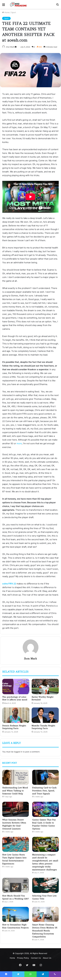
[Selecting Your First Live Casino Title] (45, 885)
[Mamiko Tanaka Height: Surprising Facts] (45, 715)
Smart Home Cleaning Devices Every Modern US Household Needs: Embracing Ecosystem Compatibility (44, 930)
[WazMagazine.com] (18, 4)
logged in (18, 752)
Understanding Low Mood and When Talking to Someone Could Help (15, 790)
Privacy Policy (23, 958)
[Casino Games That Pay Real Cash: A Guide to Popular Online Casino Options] (45, 809)
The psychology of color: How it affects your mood (15, 698)
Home (7, 12)
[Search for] (57, 5)
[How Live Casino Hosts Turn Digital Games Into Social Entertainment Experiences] (15, 844)
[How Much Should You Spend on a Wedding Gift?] (15, 885)
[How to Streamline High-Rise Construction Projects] (15, 914)
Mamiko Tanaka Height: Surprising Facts (43, 727)
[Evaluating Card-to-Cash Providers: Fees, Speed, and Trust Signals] (45, 777)
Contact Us (36, 958)
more (19, 443)
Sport (13, 12)
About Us (47, 958)
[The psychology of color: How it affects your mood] (15, 686)
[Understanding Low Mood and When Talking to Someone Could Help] (15, 777)
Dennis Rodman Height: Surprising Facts (14, 727)
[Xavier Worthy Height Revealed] (45, 686)
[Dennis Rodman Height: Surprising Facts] (15, 715)
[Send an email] (15, 47)
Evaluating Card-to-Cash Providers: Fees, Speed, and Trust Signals (44, 790)
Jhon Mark (30, 658)
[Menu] (3, 5)
